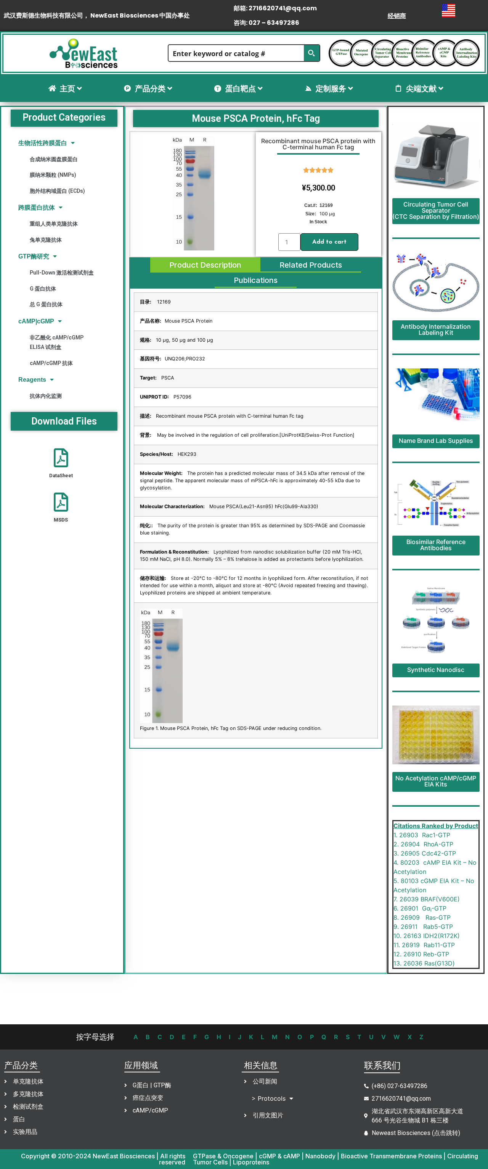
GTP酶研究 (33, 256)
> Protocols (269, 1098)
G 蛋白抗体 (43, 289)
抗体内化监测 (46, 396)
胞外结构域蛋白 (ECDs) (57, 191)
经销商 (397, 15)
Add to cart (329, 242)
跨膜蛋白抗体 (36, 207)
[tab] (205, 265)
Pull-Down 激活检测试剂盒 (62, 273)
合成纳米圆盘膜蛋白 (54, 159)
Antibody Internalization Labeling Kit (436, 329)
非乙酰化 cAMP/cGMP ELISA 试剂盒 (56, 342)
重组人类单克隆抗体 (54, 224)
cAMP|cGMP (36, 321)
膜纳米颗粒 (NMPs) (53, 175)
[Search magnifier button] (311, 53)
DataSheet (61, 475)
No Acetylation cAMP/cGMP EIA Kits (435, 781)
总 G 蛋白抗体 (46, 304)
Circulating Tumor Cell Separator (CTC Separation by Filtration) (435, 210)
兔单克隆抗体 (46, 240)
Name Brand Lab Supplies (436, 440)
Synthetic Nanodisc (435, 669)
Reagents (32, 379)
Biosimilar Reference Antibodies (436, 545)
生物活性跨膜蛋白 (42, 143)
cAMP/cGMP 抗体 (51, 363)
